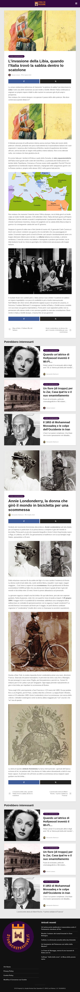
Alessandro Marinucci (52, 374)
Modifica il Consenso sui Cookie (15, 979)
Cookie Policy (8, 975)
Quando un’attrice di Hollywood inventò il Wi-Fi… (56, 358)
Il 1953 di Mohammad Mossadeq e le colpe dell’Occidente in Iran (56, 426)
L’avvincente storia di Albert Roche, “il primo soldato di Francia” (40, 912)
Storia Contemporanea (16, 56)
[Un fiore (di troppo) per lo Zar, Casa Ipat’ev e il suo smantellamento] (22, 396)
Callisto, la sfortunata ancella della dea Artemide (58, 940)
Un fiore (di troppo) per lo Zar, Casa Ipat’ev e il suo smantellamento (58, 392)
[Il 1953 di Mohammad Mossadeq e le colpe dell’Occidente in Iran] (22, 429)
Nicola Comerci (15, 75)
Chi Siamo (7, 967)
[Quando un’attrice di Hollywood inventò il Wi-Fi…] (22, 362)
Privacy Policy (9, 971)
